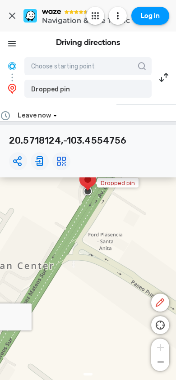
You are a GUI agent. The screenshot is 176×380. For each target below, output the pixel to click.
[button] (88, 89)
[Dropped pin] (87, 184)
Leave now (34, 115)
